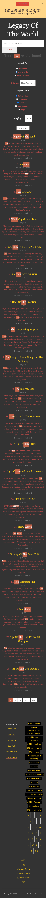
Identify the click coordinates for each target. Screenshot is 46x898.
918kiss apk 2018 (34, 798)
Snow (25, 527)
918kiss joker (34, 806)
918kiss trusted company (34, 757)
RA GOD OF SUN (24, 274)
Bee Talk (11, 746)
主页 (23, 860)
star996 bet (34, 786)
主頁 (23, 865)
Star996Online (34, 770)
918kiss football (34, 802)
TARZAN (24, 192)
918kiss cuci (34, 763)
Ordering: (15, 83)
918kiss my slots (34, 748)
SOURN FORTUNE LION (24, 247)
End (33, 700)
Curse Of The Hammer (24, 416)
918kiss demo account (34, 738)
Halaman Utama (23, 869)
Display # (18, 118)
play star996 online (34, 794)
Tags (23, 110)
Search (9, 50)
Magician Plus (24, 582)
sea (24, 164)
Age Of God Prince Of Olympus (25, 639)
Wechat (11, 734)
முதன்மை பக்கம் (23, 877)
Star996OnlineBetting (35, 774)
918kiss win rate (34, 810)
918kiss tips (34, 752)
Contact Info (11, 752)
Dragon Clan (25, 389)
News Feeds (23, 106)
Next (27, 700)
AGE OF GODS (25, 444)
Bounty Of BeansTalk (24, 554)
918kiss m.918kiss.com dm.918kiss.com (34, 730)
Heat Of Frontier (24, 302)
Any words (23, 72)
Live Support (11, 757)
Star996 (34, 767)
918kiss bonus (34, 724)
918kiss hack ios (34, 744)
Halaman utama (23, 873)
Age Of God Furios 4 (25, 669)
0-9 (36, 851)
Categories (23, 96)
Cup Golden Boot (24, 219)
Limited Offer (22, 4)
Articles (23, 103)
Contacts (23, 99)
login (23, 882)
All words (23, 68)
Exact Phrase (23, 75)
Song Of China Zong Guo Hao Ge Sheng (24, 359)
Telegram (11, 740)
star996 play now (34, 790)
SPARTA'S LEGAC (25, 499)
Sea (25, 609)
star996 (34, 782)
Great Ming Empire (24, 329)
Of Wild (24, 136)
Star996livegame (34, 778)
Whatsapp (11, 729)
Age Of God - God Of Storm (25, 471)
